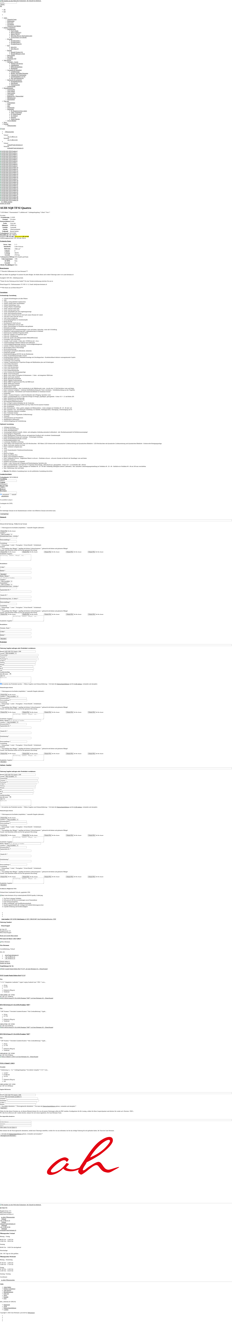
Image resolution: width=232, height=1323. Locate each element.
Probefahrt (3, 642)
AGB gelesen (78, 684)
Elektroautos (10, 21)
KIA (8, 45)
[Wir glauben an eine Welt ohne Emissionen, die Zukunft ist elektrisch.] (82, 1201)
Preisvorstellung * (5, 700)
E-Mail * (2, 661)
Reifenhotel (14, 68)
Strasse (2, 664)
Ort (1, 670)
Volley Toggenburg (16, 112)
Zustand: (2, 705)
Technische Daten (5, 241)
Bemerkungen (4, 268)
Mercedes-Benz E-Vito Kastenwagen (21, 36)
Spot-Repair (14, 83)
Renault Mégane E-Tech (18, 54)
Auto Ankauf (11, 91)
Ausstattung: (3, 702)
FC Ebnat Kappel (16, 114)
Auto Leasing (11, 93)
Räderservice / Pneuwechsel (15, 96)
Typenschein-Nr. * (5, 726)
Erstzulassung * (4, 736)
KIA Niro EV (15, 49)
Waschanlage (11, 99)
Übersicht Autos (11, 19)
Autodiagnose (15, 65)
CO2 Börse (10, 94)
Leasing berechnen (6, 474)
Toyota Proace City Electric (19, 37)
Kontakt (6, 124)
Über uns (6, 101)
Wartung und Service (17, 63)
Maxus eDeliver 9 (16, 32)
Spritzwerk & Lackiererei (14, 80)
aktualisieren (5, 496)
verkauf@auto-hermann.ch (15, 145)
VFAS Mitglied (11, 120)
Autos (5, 18)
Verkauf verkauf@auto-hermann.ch (7, 1223)
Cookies (6, 1309)
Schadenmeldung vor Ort (18, 76)
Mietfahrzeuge (11, 98)
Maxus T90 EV (15, 34)
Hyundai (9, 39)
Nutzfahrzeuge (11, 29)
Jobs (8, 106)
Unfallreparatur (15, 71)
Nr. (1, 666)
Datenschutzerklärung (63, 684)
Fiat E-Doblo (14, 31)
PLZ (1, 668)
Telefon (2, 662)
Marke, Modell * (5, 720)
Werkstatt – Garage (12, 62)
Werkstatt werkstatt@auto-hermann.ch (8, 1229)
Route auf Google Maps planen (9, 935)
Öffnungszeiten (11, 125)
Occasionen (10, 24)
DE (1, 6)
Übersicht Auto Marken (14, 26)
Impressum (7, 1304)
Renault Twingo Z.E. (17, 52)
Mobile (2, 1104)
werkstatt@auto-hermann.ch (15, 148)
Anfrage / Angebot (5, 765)
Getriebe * (3, 696)
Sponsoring (10, 109)
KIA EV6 (13, 47)
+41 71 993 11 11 (12, 136)
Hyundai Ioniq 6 (15, 42)
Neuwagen (10, 22)
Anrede (2, 653)
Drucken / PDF (51, 919)
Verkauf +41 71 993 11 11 (5, 1219)
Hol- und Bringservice (17, 78)
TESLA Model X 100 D (7, 1063)
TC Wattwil (14, 116)
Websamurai (31, 1312)
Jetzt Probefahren (42, 919)
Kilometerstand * (5, 698)
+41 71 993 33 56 (12, 140)
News (5, 122)
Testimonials (10, 107)
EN (5, 11)
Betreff (2, 651)
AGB (5, 1306)
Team (8, 104)
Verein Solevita (15, 119)
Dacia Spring (11, 55)
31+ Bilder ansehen (6, 202)
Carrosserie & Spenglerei (14, 70)
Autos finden (7, 1287)
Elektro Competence (9, 27)
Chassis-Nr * (3, 731)
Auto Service (7, 60)
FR (4, 9)
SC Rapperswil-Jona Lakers (19, 111)
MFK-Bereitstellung (16, 67)
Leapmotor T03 (11, 58)
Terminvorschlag (5, 672)
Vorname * (3, 657)
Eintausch (3, 517)
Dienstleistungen (8, 88)
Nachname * (3, 659)
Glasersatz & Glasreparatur (18, 75)
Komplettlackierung (16, 81)
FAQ (5, 1298)
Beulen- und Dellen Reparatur (19, 73)
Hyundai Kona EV (16, 44)
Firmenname (3, 655)
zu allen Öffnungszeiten (8, 1217)
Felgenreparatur (15, 85)
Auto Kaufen (11, 89)
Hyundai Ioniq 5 (15, 40)
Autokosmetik (11, 86)
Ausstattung (3, 292)
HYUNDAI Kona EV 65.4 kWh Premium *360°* (15, 1005)
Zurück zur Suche (5, 203)
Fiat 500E (10, 57)
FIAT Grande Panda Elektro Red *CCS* (13, 975)
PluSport (13, 117)
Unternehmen (11, 103)
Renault (9, 50)
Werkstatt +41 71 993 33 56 (5, 1226)
